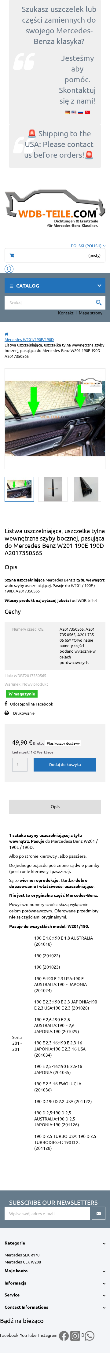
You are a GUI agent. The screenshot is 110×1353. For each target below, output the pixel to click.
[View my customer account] (9, 268)
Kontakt (66, 312)
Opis (55, 806)
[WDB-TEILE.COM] (55, 207)
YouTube (28, 1335)
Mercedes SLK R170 (22, 1254)
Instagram (47, 1335)
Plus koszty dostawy (63, 743)
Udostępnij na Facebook (31, 703)
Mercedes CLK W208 (23, 1261)
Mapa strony (90, 312)
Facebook (9, 1335)
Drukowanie (24, 713)
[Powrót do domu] (6, 333)
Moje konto (16, 1270)
